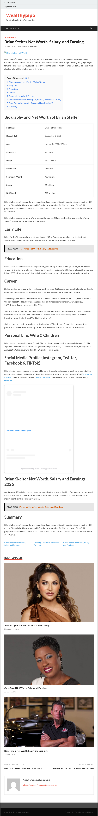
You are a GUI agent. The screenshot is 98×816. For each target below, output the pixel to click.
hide (26, 78)
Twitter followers (42, 377)
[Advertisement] (49, 809)
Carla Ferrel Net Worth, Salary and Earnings (25, 688)
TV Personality (10, 38)
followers (8, 380)
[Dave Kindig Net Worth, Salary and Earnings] (49, 723)
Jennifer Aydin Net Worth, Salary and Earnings (27, 625)
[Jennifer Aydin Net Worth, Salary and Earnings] (49, 593)
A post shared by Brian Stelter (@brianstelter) (39, 469)
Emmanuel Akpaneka (29, 46)
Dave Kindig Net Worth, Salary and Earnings (25, 751)
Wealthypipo (20, 15)
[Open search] (91, 29)
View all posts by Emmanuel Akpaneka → (40, 785)
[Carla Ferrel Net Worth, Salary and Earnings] (49, 660)
